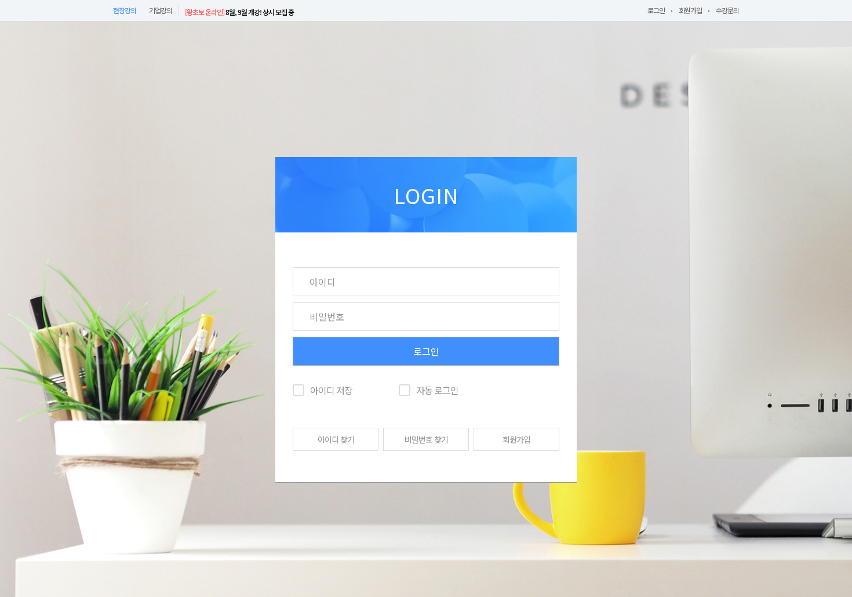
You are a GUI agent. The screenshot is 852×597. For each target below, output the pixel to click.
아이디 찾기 (336, 439)
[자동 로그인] (404, 390)
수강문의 (727, 10)
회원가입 (690, 10)
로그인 (656, 10)
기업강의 (160, 10)
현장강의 (124, 10)
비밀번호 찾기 (426, 439)
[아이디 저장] (298, 390)
